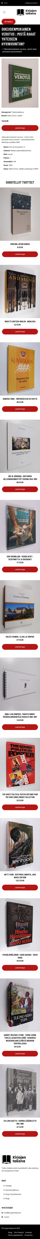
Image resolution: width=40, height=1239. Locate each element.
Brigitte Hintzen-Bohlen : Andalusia (20, 321)
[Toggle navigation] (4, 12)
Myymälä (9, 22)
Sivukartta (28, 1235)
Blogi (7, 1198)
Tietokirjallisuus (17, 112)
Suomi (5, 3)
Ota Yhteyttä (19, 1232)
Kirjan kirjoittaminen (13, 1194)
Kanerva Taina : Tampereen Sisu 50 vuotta (20, 398)
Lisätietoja (20, 128)
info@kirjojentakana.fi (31, 3)
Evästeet (28, 1232)
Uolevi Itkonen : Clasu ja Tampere (20, 636)
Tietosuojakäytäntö (15, 1235)
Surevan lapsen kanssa (20, 244)
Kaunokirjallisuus (12, 1190)
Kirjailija (8, 1186)
